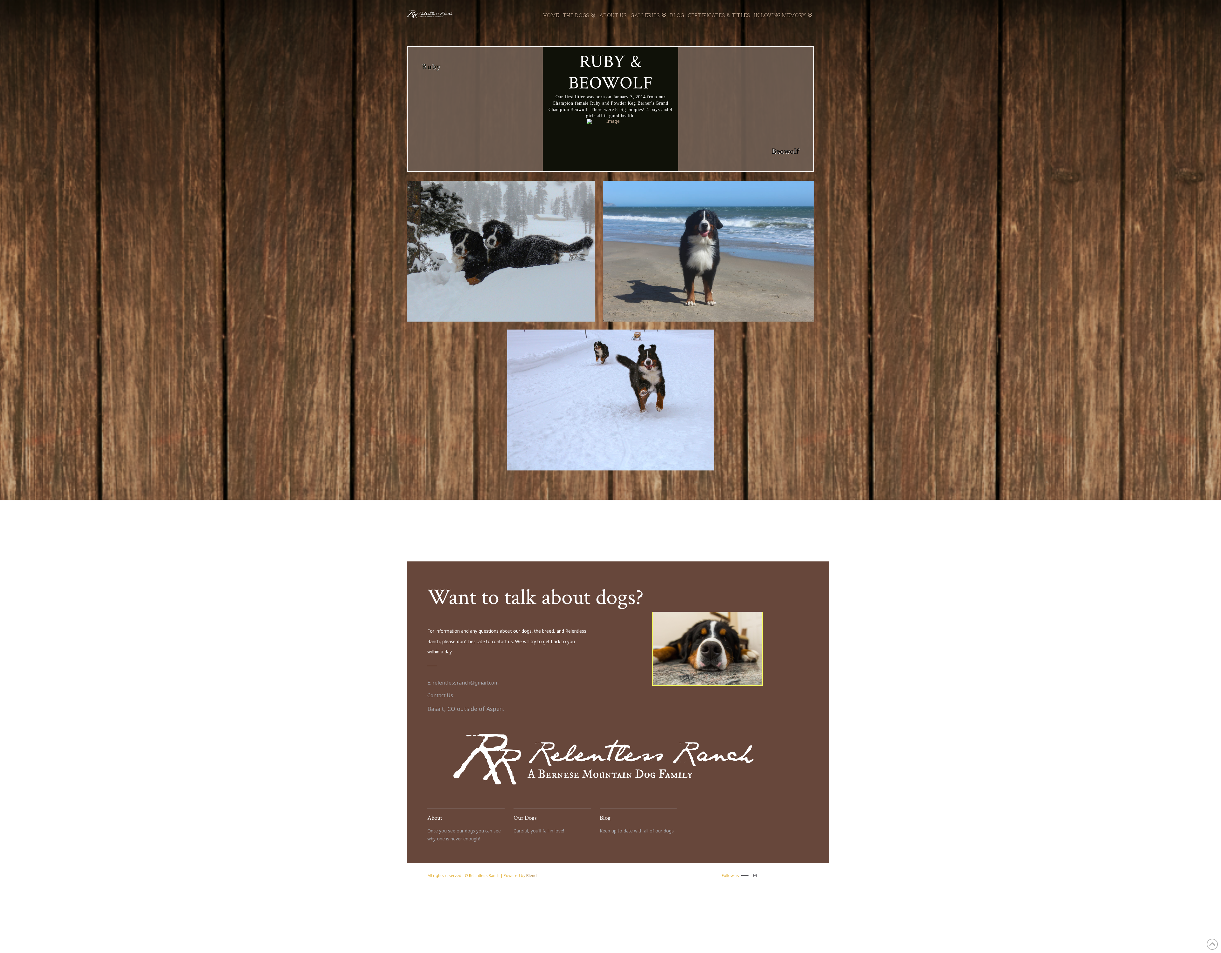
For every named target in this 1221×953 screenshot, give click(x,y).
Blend (531, 875)
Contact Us (440, 695)
